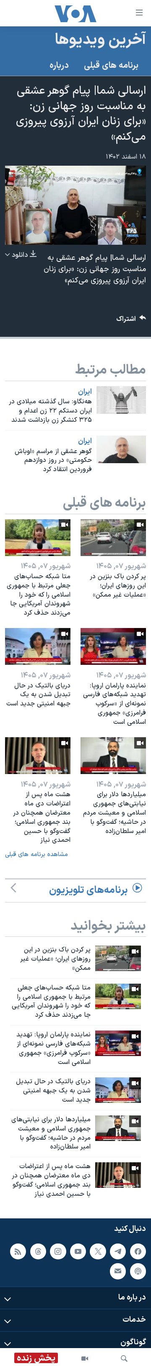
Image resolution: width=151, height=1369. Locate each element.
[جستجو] (124, 1358)
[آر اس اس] (18, 1251)
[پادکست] (138, 1271)
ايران (85, 392)
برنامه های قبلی (111, 65)
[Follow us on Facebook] (138, 1251)
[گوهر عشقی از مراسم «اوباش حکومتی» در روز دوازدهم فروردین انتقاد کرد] (121, 449)
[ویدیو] (84, 1358)
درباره (59, 65)
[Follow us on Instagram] (58, 1251)
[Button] (131, 321)
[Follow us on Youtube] (78, 1251)
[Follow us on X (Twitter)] (98, 1251)
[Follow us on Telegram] (118, 1251)
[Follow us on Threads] (38, 1251)
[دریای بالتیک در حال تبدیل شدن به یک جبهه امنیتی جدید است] (37, 646)
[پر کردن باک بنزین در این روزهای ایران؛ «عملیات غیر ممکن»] (113, 537)
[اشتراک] (118, 1271)
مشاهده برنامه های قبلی (36, 854)
